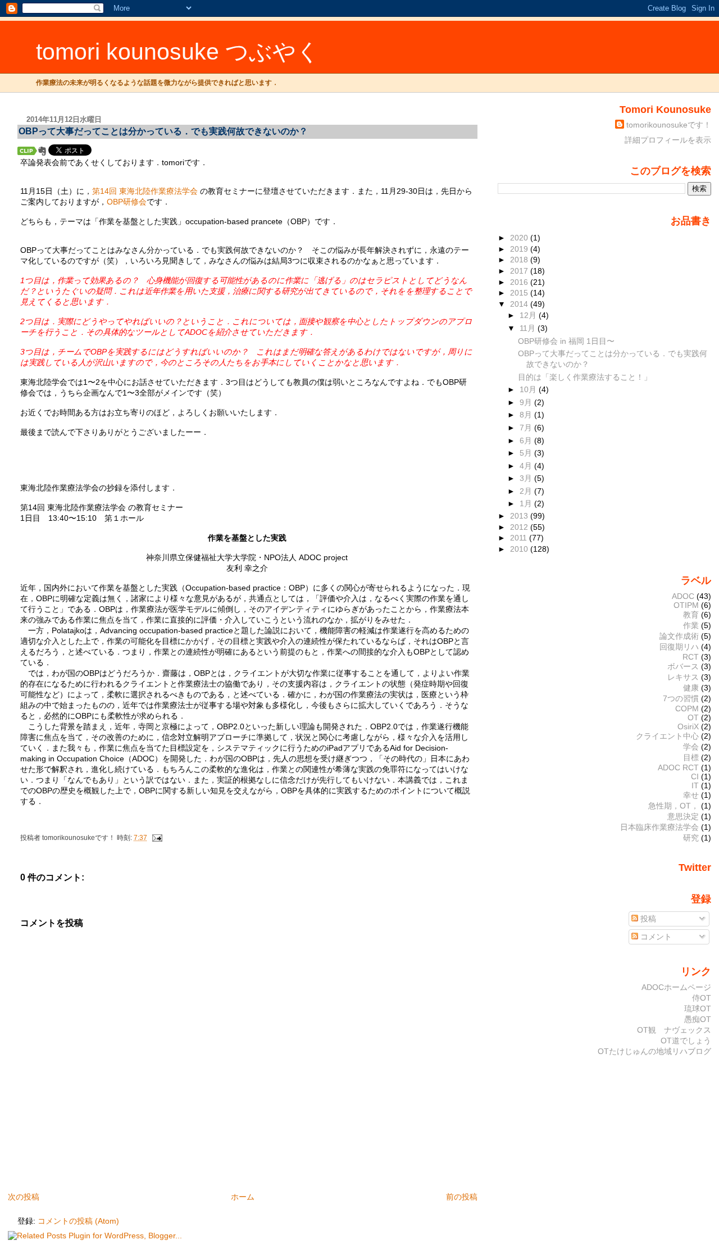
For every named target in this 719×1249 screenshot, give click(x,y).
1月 (527, 503)
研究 (691, 837)
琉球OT (697, 1008)
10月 (529, 389)
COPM (687, 708)
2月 (527, 491)
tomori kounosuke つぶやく (178, 52)
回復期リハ (679, 646)
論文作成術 (679, 636)
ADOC (683, 596)
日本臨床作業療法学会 (659, 827)
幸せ (691, 795)
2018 (520, 259)
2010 (520, 548)
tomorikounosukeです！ (668, 124)
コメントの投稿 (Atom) (78, 1220)
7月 (527, 427)
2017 (520, 270)
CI (695, 776)
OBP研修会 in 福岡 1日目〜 (566, 341)
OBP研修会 (127, 201)
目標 (691, 757)
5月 (527, 452)
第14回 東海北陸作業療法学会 (145, 191)
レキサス (683, 677)
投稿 (647, 918)
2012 (520, 527)
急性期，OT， (673, 805)
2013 (520, 515)
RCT (690, 656)
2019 (520, 248)
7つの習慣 (681, 698)
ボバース (683, 666)
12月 (529, 315)
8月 (527, 414)
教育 (691, 614)
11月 (529, 328)
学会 (691, 746)
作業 (691, 625)
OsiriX (688, 726)
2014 (520, 303)
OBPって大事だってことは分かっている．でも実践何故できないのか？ (168, 131)
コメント (655, 936)
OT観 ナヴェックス (674, 1029)
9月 (527, 402)
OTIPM (686, 605)
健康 (691, 687)
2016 (520, 282)
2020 (520, 237)
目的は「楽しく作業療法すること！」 (585, 377)
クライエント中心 (667, 736)
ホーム (242, 1196)
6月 (527, 440)
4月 (527, 465)
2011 (519, 537)
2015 (520, 292)
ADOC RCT (678, 767)
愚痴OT (697, 1019)
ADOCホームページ (676, 987)
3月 (527, 478)
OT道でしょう (686, 1040)
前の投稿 (461, 1196)
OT (693, 717)
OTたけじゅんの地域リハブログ (654, 1051)
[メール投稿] (155, 837)
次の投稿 (23, 1196)
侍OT (701, 997)
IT (695, 785)
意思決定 (683, 816)
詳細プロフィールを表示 (668, 139)
